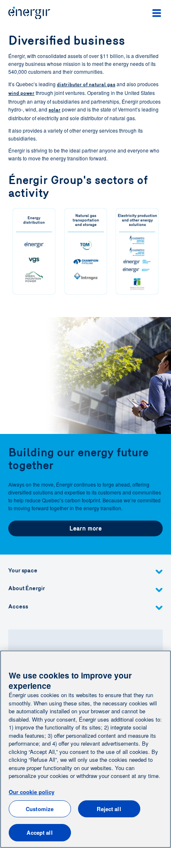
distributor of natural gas (86, 84)
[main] (85, 749)
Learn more (85, 528)
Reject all (109, 809)
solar (55, 110)
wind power (21, 93)
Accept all (39, 832)
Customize (40, 809)
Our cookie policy (31, 792)
